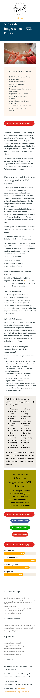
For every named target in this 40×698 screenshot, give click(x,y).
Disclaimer (25, 692)
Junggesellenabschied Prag (12, 654)
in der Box (27, 281)
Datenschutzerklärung (12, 692)
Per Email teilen (21, 534)
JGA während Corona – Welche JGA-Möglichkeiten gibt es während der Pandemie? (19, 609)
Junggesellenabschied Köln (12, 648)
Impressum (21, 689)
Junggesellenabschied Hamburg (14, 646)
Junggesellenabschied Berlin (13, 643)
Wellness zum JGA (29, 625)
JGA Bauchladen (29, 628)
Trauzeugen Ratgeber (11, 631)
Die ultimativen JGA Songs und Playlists (16, 598)
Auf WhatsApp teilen (20, 527)
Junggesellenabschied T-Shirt (13, 628)
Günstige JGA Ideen (10, 606)
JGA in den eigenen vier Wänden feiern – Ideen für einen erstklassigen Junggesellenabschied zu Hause (20, 602)
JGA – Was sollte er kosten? (12, 613)
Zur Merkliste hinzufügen (20, 123)
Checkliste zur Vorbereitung (13, 625)
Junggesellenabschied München (14, 651)
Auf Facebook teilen (21, 521)
